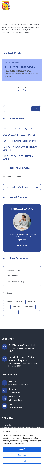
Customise (22, 455)
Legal (23, 312)
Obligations (10, 317)
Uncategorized (13, 282)
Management (33, 312)
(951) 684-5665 (15, 392)
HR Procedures (11, 312)
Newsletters (12, 276)
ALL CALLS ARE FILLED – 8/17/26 (19, 135)
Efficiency (17, 307)
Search (35, 108)
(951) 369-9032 (15, 408)
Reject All (22, 461)
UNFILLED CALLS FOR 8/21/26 (20, 67)
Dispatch (10, 270)
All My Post (22, 245)
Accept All (22, 449)
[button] (18, 88)
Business (20, 302)
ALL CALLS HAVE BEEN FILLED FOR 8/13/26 (20, 148)
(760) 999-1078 (15, 400)
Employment (29, 307)
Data (7, 307)
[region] (22, 447)
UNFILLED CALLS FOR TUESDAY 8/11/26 (18, 157)
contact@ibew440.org (18, 384)
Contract (31, 302)
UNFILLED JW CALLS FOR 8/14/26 (19, 141)
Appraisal (9, 302)
